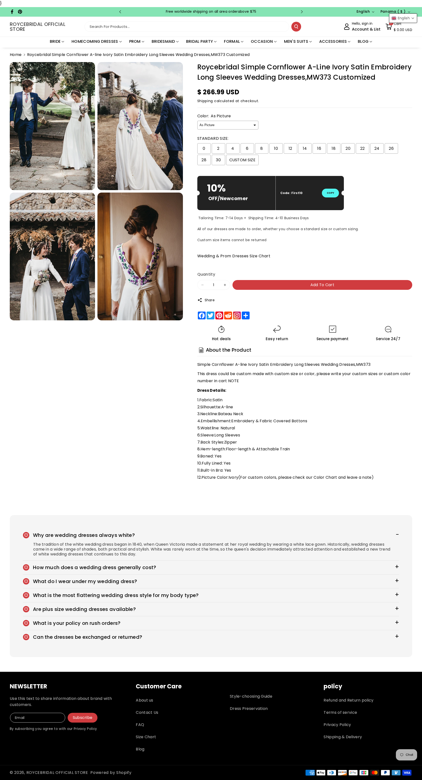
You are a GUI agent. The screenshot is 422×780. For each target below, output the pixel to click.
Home (15, 54)
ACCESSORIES (333, 41)
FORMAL (232, 41)
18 (334, 148)
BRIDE (55, 41)
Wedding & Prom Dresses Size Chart (234, 256)
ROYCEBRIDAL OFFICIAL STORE (57, 772)
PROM (135, 41)
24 (377, 148)
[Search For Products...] (296, 27)
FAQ (140, 724)
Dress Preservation (249, 708)
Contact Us (147, 712)
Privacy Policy (337, 724)
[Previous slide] (120, 11)
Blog (140, 749)
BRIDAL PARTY (199, 41)
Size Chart (146, 737)
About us (144, 700)
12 (290, 148)
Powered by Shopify (111, 772)
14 (305, 148)
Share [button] (210, 300)
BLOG (363, 41)
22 (362, 148)
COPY (330, 193)
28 (203, 160)
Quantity (206, 274)
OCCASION (262, 41)
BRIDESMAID (163, 41)
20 (348, 148)
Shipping (205, 100)
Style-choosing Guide (251, 696)
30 (218, 160)
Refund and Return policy (348, 700)
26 (391, 148)
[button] (398, 27)
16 (319, 148)
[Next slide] (302, 11)
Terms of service (340, 712)
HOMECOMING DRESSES (95, 41)
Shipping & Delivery (343, 737)
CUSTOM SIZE (242, 160)
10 (276, 148)
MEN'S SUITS (296, 41)
